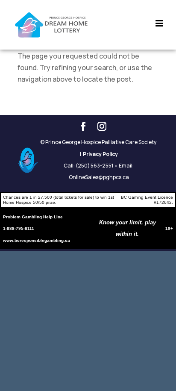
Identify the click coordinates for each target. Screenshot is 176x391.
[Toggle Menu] (159, 16)
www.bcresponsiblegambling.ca (36, 240)
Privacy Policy (100, 154)
